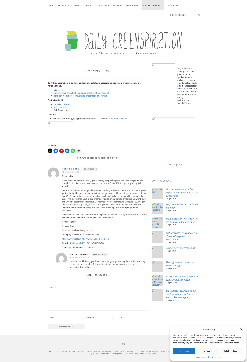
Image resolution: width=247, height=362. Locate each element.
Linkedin (123, 118)
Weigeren (208, 351)
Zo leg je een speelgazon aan (181, 247)
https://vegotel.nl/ (87, 204)
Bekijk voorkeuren (231, 351)
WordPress (151, 354)
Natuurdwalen (82, 5)
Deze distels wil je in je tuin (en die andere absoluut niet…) (182, 220)
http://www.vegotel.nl (71, 238)
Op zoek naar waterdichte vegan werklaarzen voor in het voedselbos (182, 192)
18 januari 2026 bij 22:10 (79, 257)
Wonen (117, 5)
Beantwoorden (90, 169)
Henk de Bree (70, 169)
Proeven (104, 5)
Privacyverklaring (213, 357)
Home (51, 5)
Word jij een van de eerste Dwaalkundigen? (180, 264)
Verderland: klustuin (62, 104)
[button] (241, 329)
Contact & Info (151, 5)
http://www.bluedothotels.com (95, 238)
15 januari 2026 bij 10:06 (71, 172)
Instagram (112, 118)
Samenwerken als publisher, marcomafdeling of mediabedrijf (81, 93)
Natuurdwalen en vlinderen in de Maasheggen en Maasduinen (182, 236)
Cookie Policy (199, 357)
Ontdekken (131, 5)
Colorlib (135, 354)
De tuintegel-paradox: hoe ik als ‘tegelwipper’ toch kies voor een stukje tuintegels (182, 294)
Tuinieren (63, 5)
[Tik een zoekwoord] (199, 15)
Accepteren (184, 351)
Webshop (173, 5)
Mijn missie (58, 90)
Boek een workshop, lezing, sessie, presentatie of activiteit (80, 95)
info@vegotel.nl (76, 243)
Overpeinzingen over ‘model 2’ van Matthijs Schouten (182, 278)
